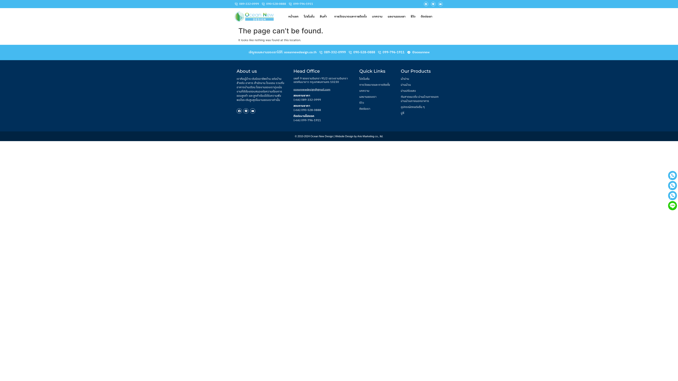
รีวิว (413, 16)
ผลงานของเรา (396, 16)
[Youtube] (440, 4)
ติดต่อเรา (426, 16)
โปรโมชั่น (309, 16)
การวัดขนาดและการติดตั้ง (350, 16)
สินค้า (323, 16)
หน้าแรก (293, 16)
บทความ (377, 16)
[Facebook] (426, 4)
